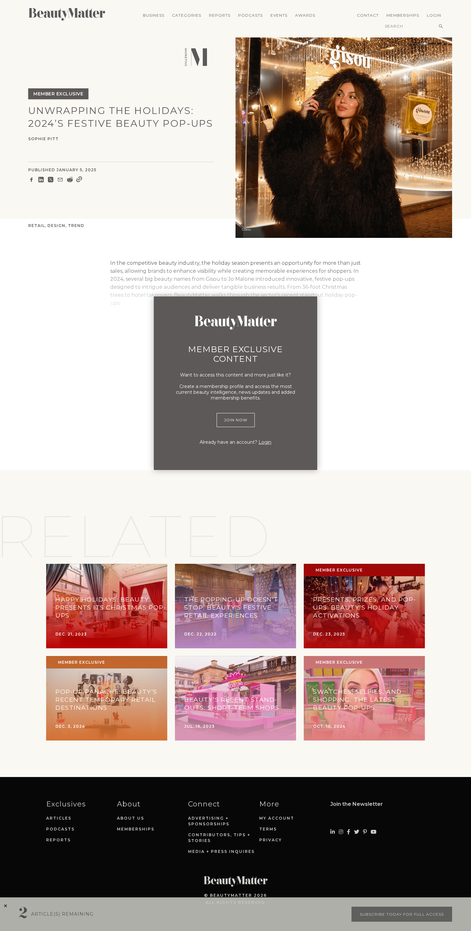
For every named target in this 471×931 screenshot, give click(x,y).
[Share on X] (50, 180)
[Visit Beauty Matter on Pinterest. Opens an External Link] (365, 832)
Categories (186, 15)
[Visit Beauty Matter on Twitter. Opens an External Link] (356, 832)
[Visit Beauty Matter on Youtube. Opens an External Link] (373, 832)
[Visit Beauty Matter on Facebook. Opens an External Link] (348, 832)
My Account (276, 818)
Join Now (235, 419)
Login (434, 15)
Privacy (270, 840)
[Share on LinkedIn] (41, 180)
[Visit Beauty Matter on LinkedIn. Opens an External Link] (332, 832)
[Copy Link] (79, 180)
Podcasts (250, 15)
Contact (368, 15)
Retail (36, 225)
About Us (130, 818)
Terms (268, 829)
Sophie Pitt (43, 138)
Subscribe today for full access (402, 914)
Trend (76, 225)
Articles (58, 818)
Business (153, 15)
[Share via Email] (60, 180)
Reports (219, 15)
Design (56, 225)
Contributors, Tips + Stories (219, 837)
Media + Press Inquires (221, 851)
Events (278, 15)
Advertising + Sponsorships (208, 821)
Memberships (402, 15)
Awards (305, 15)
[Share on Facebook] (31, 180)
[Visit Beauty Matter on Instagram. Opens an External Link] (341, 832)
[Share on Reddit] (70, 180)
